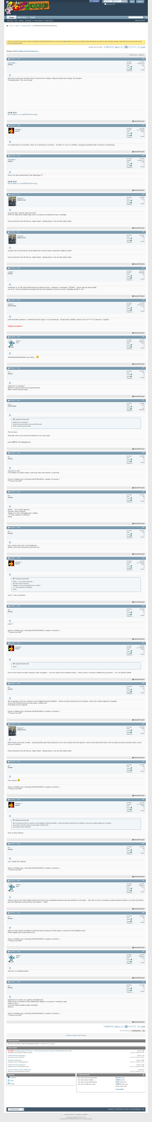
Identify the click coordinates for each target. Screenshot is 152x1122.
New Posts (10, 20)
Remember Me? (110, 4)
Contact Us (111, 1109)
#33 (143, 336)
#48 (143, 912)
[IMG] (117, 1082)
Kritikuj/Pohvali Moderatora (17, 1065)
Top (144, 1030)
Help (132, 1)
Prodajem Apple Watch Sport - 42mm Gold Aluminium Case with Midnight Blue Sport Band (42, 1051)
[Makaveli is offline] (12, 201)
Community (28, 20)
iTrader (32, 17)
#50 (143, 981)
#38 (143, 527)
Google (12, 1084)
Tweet (12, 1081)
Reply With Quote (139, 121)
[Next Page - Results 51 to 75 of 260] (138, 47)
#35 (143, 400)
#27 (143, 125)
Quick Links (48, 20)
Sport (17, 26)
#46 (143, 843)
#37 (143, 491)
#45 (143, 799)
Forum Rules (120, 1089)
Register (140, 1)
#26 (143, 58)
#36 (143, 453)
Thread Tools (132, 55)
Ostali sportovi (26, 26)
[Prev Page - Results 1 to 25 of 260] (121, 47)
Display (141, 55)
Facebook (13, 1077)
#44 (143, 761)
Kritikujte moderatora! (15, 1060)
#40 (143, 606)
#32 (143, 300)
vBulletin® (75, 1117)
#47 (143, 880)
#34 (143, 368)
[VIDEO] (118, 1084)
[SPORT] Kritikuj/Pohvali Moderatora (25, 51)
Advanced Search (140, 20)
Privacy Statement (135, 1109)
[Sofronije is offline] (11, 130)
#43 (143, 723)
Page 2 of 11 (110, 47)
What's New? (22, 17)
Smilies (118, 1080)
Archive (126, 1109)
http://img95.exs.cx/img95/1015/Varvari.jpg (22, 114)
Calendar (21, 20)
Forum (11, 17)
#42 (143, 683)
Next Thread (82, 1035)
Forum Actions (38, 20)
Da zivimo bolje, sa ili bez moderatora (19, 1069)
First (118, 47)
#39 (143, 558)
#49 (143, 951)
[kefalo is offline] (11, 343)
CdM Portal (119, 1109)
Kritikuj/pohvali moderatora (16, 1055)
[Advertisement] (76, 32)
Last (142, 47)
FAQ (16, 20)
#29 (143, 194)
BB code (118, 1078)
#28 (143, 155)
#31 (143, 268)
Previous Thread (71, 1035)
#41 (143, 643)
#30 (143, 232)
